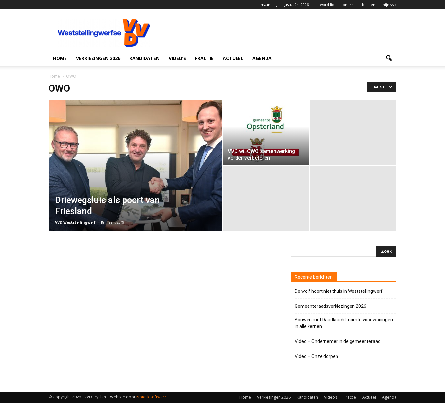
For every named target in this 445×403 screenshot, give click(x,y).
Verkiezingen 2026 (98, 58)
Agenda (262, 58)
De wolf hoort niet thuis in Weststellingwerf (339, 291)
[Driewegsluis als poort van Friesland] (135, 175)
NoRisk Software (151, 397)
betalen (368, 4)
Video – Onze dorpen (316, 356)
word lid (327, 4)
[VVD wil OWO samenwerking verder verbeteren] (266, 132)
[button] (388, 58)
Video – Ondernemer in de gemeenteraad (337, 341)
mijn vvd (388, 4)
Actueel (233, 58)
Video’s (177, 58)
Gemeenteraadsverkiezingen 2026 (330, 306)
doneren (348, 4)
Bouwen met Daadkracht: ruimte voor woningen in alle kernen (344, 323)
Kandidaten (144, 58)
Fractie (204, 58)
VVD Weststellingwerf (75, 222)
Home (60, 58)
